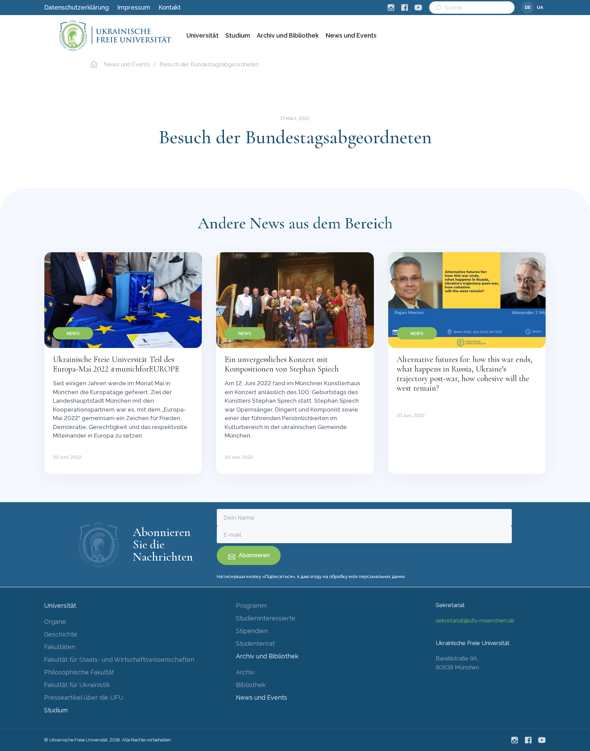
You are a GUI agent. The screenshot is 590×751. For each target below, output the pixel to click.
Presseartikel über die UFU (83, 697)
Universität (202, 35)
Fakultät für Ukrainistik (77, 684)
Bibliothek (251, 684)
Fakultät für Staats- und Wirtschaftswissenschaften (119, 659)
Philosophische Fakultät (79, 672)
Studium (237, 35)
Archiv (245, 672)
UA (540, 7)
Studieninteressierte (265, 618)
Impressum (133, 7)
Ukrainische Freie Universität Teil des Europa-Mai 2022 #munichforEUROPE (116, 364)
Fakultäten (59, 647)
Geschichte (60, 634)
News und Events (351, 35)
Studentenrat (255, 643)
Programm (251, 605)
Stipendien (252, 630)
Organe (55, 621)
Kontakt (169, 7)
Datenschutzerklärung (76, 7)
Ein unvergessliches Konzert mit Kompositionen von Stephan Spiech (282, 364)
